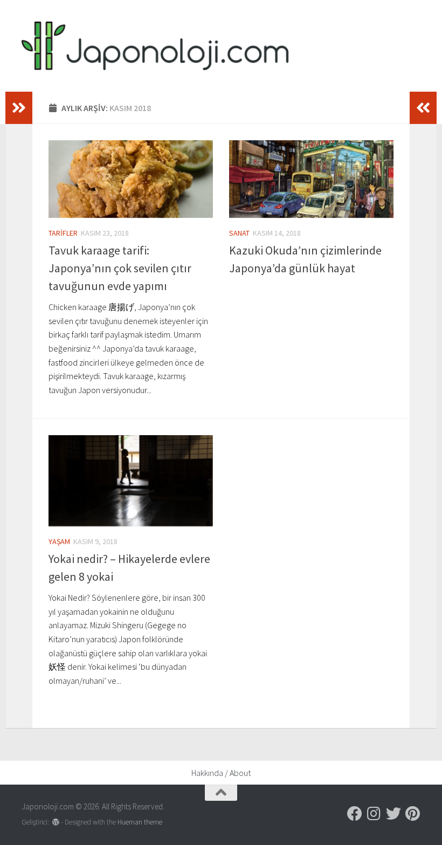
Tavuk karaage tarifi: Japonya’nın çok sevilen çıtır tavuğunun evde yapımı (120, 268)
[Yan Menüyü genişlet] (18, 108)
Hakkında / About (221, 772)
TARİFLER (63, 233)
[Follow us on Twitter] (393, 813)
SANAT (239, 233)
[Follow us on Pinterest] (412, 813)
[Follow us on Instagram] (374, 813)
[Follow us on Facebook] (354, 813)
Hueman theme (140, 822)
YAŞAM (59, 541)
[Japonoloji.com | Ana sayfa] (155, 46)
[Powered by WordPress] (55, 822)
